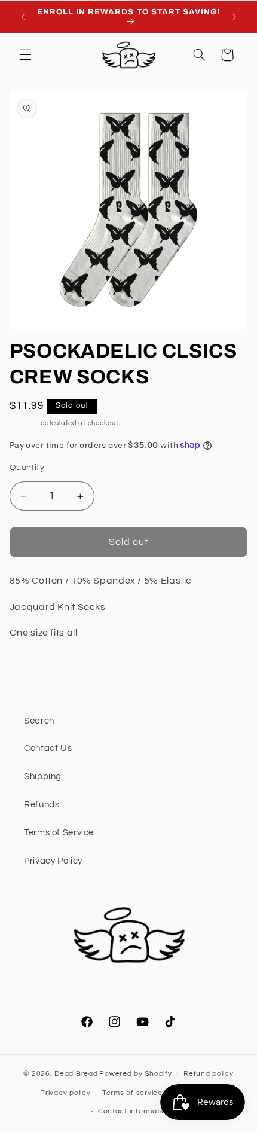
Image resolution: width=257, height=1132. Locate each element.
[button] (25, 55)
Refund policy (208, 1073)
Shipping (24, 423)
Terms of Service (59, 832)
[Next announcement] (234, 17)
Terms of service (132, 1093)
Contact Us (48, 748)
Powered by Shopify (135, 1073)
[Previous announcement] (23, 17)
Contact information (134, 1111)
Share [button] (36, 670)
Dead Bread (75, 1073)
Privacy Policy (53, 860)
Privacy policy (65, 1093)
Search (39, 720)
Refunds (41, 804)
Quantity (27, 467)
